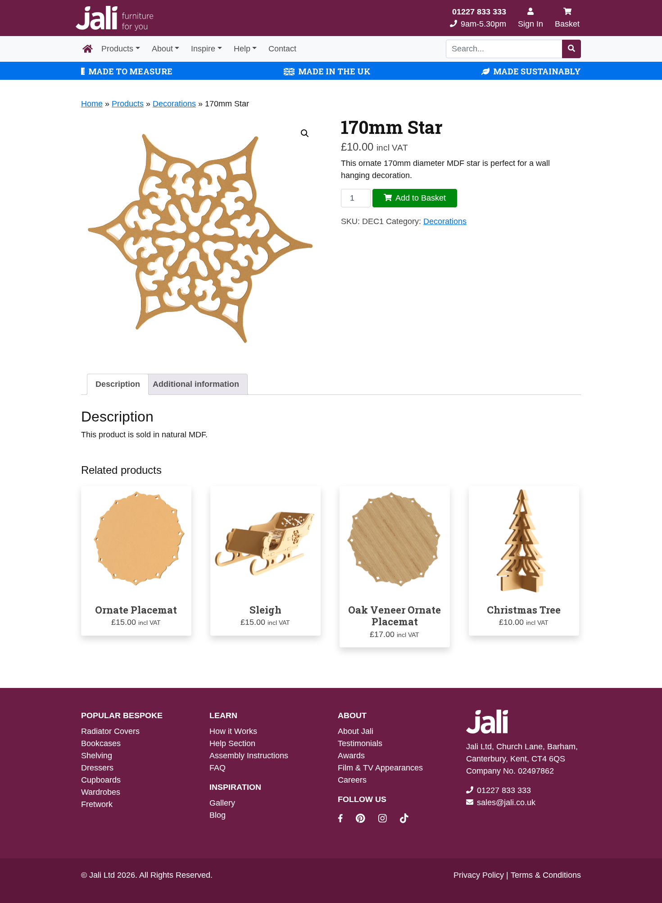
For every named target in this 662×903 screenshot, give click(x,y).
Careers (352, 779)
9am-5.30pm (479, 17)
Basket (567, 23)
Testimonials (360, 743)
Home (92, 103)
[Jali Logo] (114, 18)
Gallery (222, 802)
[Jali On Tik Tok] (404, 819)
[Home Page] (87, 49)
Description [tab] (117, 384)
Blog (217, 815)
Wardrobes (100, 792)
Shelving (96, 755)
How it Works (233, 731)
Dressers (97, 767)
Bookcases (101, 743)
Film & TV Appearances (380, 767)
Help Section (232, 743)
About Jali (355, 731)
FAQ (217, 767)
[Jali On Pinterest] (366, 819)
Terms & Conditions (546, 875)
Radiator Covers (110, 731)
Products (117, 48)
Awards (351, 755)
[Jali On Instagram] (388, 819)
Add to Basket (420, 197)
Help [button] (242, 48)
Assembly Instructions (248, 755)
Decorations (174, 103)
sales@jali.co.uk (506, 802)
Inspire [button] (203, 48)
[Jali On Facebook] (346, 819)
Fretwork (97, 804)
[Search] (571, 49)
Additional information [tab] (196, 384)
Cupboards (101, 779)
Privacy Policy (478, 875)
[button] (305, 133)
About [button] (162, 48)
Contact (282, 48)
